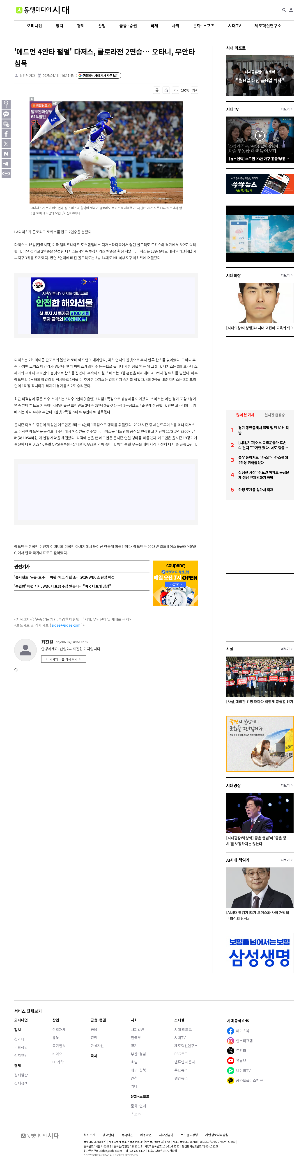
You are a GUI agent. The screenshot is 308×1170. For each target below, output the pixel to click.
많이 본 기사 (245, 414)
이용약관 (146, 1135)
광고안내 (108, 1135)
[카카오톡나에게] (6, 123)
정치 (59, 25)
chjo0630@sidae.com (71, 642)
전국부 (136, 1037)
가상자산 (97, 1045)
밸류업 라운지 (184, 1062)
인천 (134, 1078)
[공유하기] (166, 90)
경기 (134, 1045)
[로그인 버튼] (291, 10)
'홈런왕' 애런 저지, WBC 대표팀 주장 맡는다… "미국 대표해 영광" (62, 586)
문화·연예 (138, 1105)
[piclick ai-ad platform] (55, 103)
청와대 (19, 1039)
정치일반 (21, 1055)
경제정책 (21, 1083)
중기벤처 (59, 1045)
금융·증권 (128, 25)
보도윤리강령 (189, 1135)
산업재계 (59, 1029)
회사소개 (89, 1135)
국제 (154, 25)
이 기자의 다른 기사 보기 (61, 659)
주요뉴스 (181, 1070)
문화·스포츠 (204, 25)
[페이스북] (6, 133)
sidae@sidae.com (66, 625)
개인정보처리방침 (216, 1135)
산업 (102, 25)
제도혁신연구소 (268, 25)
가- (175, 90)
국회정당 (21, 1047)
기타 (134, 1086)
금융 (94, 1029)
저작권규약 (166, 1135)
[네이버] (6, 153)
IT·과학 (57, 1062)
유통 (55, 1037)
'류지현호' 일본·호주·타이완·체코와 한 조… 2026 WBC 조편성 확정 (64, 577)
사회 (175, 25)
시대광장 (233, 785)
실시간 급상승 (274, 414)
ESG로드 (181, 1053)
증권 (94, 1037)
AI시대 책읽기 (238, 860)
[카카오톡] (6, 114)
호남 (134, 1062)
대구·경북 (138, 1070)
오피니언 (34, 25)
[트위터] (6, 143)
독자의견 (127, 1135)
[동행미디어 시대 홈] (42, 10)
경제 (81, 25)
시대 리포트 (236, 48)
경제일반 (21, 1075)
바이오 (57, 1053)
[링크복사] (6, 173)
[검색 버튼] (284, 10)
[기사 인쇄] (156, 90)
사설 (230, 649)
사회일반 (137, 1029)
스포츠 (136, 1114)
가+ (195, 90)
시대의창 (233, 275)
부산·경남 (138, 1053)
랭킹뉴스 (181, 1078)
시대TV (234, 25)
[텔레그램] (6, 163)
